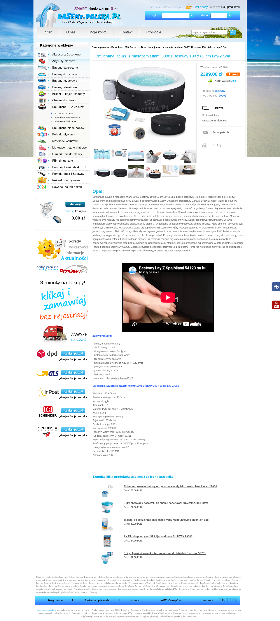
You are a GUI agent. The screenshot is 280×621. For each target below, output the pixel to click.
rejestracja (174, 7)
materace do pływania (168, 586)
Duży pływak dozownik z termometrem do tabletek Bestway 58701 (165, 553)
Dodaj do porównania (214, 120)
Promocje (153, 32)
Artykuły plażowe (63, 61)
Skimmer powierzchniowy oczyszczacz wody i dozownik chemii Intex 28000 (170, 486)
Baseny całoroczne (65, 67)
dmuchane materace (107, 589)
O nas (70, 32)
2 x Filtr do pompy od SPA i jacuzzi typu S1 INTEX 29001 (158, 536)
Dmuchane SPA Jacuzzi (124, 47)
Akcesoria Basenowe (66, 54)
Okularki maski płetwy (67, 154)
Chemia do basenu (64, 100)
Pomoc (135, 600)
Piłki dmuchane (62, 160)
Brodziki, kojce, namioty (68, 93)
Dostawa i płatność (97, 600)
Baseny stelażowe (64, 87)
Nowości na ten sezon (67, 187)
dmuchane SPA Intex (65, 121)
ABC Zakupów (171, 600)
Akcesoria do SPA (63, 113)
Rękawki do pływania (66, 180)
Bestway (207, 600)
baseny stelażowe (140, 577)
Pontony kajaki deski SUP (70, 167)
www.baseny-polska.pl (46, 610)
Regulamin (55, 600)
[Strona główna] (78, 15)
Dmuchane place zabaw (68, 128)
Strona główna (100, 47)
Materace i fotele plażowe (69, 147)
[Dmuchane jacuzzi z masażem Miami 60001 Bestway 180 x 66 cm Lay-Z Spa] (144, 105)
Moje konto (98, 32)
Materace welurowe (65, 141)
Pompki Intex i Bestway (68, 173)
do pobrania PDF (123, 378)
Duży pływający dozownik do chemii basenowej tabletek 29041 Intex (166, 503)
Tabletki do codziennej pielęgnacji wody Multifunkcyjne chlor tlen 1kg (166, 519)
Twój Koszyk (201, 7)
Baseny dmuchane (64, 74)
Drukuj (217, 145)
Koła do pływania (63, 134)
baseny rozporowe (157, 577)
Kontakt (126, 32)
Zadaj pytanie (221, 132)
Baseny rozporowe (64, 80)
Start (48, 32)
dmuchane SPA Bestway (67, 117)
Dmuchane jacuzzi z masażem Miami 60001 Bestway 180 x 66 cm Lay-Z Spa (184, 47)
